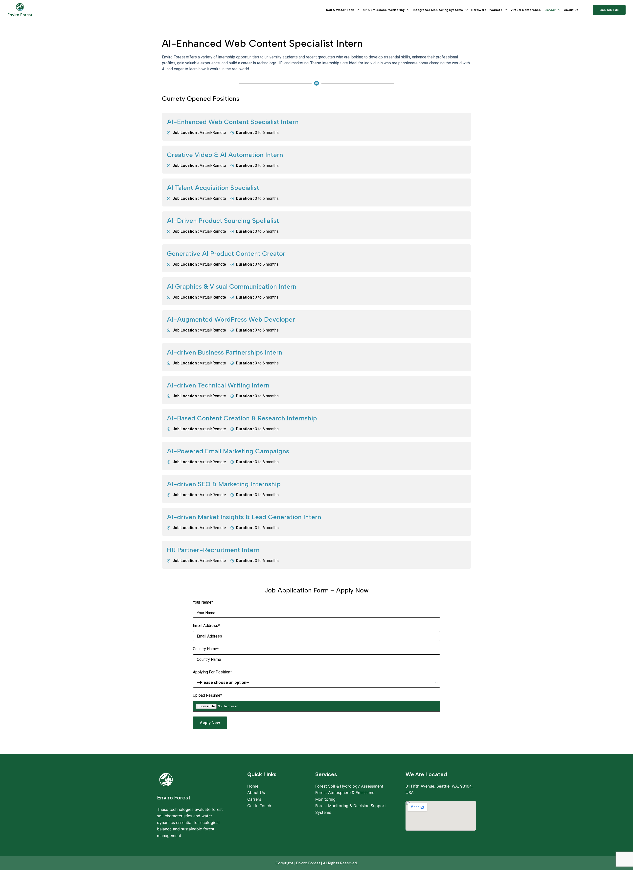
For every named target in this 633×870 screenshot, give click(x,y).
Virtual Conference (526, 10)
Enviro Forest (19, 14)
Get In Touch (259, 805)
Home (252, 786)
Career (550, 10)
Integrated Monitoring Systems (438, 10)
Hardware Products (486, 10)
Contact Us (609, 10)
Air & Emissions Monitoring (383, 10)
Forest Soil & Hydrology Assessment (349, 786)
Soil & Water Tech (340, 10)
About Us (571, 10)
